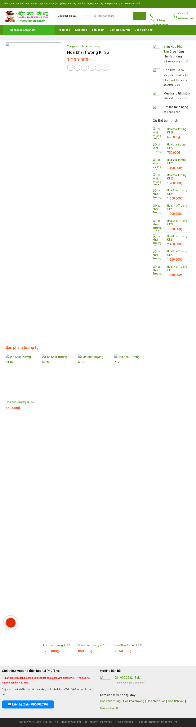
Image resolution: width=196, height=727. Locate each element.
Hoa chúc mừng (110, 701)
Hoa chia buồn (156, 701)
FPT (84, 722)
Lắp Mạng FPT (107, 722)
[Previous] (6, 507)
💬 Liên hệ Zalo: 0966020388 (28, 704)
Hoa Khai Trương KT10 (92, 645)
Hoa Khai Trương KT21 (128, 645)
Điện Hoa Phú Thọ (46, 722)
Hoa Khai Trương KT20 (56, 645)
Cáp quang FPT (127, 722)
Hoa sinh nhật (109, 708)
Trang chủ (72, 46)
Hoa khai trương (91, 46)
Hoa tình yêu (176, 701)
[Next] (146, 507)
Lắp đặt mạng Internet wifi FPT (158, 722)
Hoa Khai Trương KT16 (20, 402)
